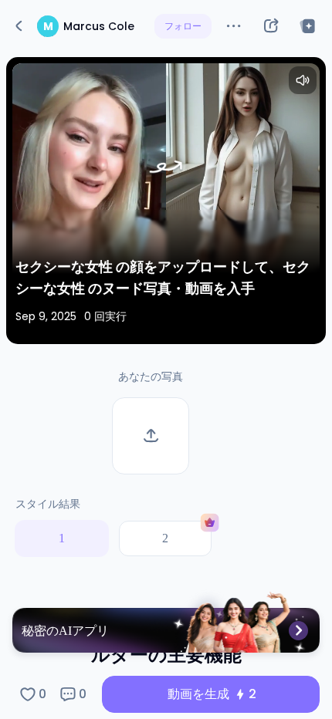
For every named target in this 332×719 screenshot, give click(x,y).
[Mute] (303, 80)
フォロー (183, 25)
